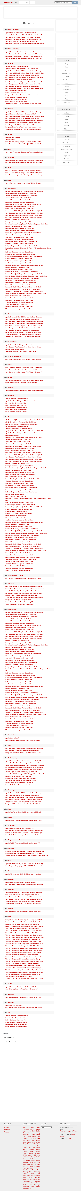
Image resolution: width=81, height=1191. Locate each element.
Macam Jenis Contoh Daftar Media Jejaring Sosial (20, 778)
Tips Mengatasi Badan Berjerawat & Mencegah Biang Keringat (24, 972)
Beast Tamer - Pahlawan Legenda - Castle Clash (19, 206)
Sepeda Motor (67, 89)
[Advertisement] (40, 12)
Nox (9, 809)
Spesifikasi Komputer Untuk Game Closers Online (20, 351)
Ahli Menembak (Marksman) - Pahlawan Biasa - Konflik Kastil (24, 191)
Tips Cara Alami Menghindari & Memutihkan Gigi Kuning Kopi (24, 937)
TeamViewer (26, 1181)
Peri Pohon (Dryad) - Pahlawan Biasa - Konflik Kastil (21, 280)
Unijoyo (33, 1183)
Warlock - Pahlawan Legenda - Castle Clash (18, 309)
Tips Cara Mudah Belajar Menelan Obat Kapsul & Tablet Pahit (24, 961)
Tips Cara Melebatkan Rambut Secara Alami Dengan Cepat (23, 941)
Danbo (66, 67)
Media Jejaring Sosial (14, 758)
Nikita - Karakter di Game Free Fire (15, 99)
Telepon (10, 908)
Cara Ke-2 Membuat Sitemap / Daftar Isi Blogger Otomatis (22, 170)
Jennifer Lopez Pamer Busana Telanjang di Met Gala (21, 595)
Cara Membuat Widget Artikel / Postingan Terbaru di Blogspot (24, 175)
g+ (27, 2)
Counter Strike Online (14, 356)
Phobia (31, 1166)
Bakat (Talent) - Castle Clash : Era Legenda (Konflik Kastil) (23, 204)
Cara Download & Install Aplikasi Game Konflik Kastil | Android (24, 73)
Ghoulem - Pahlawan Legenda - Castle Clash (19, 235)
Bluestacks (26, 1134)
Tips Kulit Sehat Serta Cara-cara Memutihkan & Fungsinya (23, 968)
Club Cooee (66, 146)
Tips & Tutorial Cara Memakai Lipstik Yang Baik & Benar (22, 933)
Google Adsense (66, 73)
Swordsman (36, 1179)
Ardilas (7, 2)
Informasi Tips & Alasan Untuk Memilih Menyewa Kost (22, 924)
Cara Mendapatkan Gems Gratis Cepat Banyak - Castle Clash (23, 215)
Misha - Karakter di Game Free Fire (16, 97)
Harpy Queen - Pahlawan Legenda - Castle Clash (20, 239)
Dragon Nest (66, 156)
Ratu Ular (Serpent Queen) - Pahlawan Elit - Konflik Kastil (22, 289)
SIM (9, 860)
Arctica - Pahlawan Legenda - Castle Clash (18, 198)
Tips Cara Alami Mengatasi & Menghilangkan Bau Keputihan (23, 935)
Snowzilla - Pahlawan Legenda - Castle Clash (19, 298)
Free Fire (11, 395)
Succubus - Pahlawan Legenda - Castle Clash (19, 300)
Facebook (25, 1146)
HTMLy (67, 76)
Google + (69, 1131)
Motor (66, 83)
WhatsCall (11, 994)
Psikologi (11, 848)
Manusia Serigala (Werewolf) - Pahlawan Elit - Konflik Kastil (23, 256)
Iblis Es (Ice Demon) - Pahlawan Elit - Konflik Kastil (21, 241)
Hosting (37, 1153)
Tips (9, 916)
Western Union (66, 102)
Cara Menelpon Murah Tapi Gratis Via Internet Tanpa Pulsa (23, 84)
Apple (24, 1131)
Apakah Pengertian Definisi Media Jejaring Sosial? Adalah (23, 761)
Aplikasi (10, 109)
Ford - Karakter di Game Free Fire (15, 90)
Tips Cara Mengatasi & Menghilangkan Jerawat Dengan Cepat (24, 948)
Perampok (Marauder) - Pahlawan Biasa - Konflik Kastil (22, 278)
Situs (24, 1177)
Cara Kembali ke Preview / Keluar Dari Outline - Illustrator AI (23, 35)
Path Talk (66, 125)
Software (11, 879)
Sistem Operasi (35, 1175)
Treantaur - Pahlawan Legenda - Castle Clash (19, 302)
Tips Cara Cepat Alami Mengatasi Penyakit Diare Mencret (22, 939)
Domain (29, 1142)
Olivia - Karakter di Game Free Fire (16, 101)
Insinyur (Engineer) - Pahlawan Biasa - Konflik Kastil (21, 246)
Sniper (24, 1179)
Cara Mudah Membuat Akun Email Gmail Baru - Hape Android (24, 88)
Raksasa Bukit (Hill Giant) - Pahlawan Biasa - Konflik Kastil (23, 287)
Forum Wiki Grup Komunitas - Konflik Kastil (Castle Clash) (23, 233)
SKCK (66, 96)
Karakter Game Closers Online (14, 349)
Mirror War (67, 159)
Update (10, 984)
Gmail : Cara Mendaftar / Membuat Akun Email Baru (21, 382)
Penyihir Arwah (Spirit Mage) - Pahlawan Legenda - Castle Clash (25, 274)
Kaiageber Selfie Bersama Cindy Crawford (18, 599)
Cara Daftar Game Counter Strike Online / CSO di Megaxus (23, 183)
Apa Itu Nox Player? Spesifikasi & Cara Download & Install (23, 812)
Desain (10, 364)
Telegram (11, 889)
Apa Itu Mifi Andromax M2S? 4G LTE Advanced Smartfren (23, 874)
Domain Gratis (36, 1142)
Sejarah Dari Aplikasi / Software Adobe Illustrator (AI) (21, 41)
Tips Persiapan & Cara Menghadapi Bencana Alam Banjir (22, 974)
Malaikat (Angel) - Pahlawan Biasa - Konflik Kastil (20, 254)
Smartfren (11, 871)
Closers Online (12, 342)
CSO (9, 180)
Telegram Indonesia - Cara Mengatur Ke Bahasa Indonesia (23, 103)
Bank (9, 149)
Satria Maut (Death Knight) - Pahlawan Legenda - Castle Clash (24, 291)
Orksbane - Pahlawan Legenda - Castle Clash (19, 263)
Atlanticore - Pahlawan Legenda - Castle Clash (19, 202)
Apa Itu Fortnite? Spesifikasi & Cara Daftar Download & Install (24, 390)
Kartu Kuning (66, 80)
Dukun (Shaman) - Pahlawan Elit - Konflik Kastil (20, 230)
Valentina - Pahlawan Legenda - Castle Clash (19, 306)
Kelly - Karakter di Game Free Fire (15, 93)
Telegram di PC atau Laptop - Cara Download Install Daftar (23, 129)
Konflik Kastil (12, 609)
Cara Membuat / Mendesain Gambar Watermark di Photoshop (24, 54)
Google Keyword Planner (16, 575)
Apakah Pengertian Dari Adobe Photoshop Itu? (19, 52)
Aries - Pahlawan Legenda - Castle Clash (17, 200)
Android (10, 63)
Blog (9, 167)
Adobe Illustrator (13, 29)
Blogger (69, 1138)
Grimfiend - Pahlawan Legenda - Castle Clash (19, 237)
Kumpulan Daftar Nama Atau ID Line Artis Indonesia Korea (23, 95)
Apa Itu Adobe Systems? (13, 137)
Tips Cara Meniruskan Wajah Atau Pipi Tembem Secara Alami (24, 957)
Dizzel (66, 152)
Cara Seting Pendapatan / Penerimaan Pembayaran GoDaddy (24, 152)
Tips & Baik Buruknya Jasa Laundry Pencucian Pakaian (22, 928)
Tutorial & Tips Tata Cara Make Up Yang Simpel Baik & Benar (24, 978)
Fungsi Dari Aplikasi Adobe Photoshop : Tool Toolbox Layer (23, 56)
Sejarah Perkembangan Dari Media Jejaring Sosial (20, 780)
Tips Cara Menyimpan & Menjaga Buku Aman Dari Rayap (22, 959)
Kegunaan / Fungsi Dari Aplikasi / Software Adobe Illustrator (23, 39)
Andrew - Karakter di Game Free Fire (16, 66)
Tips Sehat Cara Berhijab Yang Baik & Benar (18, 976)
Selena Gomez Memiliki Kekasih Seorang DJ (19, 602)
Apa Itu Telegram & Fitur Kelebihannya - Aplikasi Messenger (23, 71)
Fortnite (10, 387)
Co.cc (29, 1138)
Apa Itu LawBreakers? (12, 435)
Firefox (67, 70)
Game (10, 417)
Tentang (6, 1132)
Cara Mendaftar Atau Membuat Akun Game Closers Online (23, 347)
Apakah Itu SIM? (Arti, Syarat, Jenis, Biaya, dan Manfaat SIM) (24, 160)
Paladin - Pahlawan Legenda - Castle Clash (18, 269)
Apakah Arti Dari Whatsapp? (14, 1005)
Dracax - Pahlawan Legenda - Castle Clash (18, 226)
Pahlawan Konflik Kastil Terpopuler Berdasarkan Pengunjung (24, 265)
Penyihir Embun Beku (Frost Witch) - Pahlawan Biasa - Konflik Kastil (26, 276)
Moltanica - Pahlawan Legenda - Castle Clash (19, 261)
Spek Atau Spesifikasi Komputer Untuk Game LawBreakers (23, 557)
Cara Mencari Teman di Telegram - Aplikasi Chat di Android (23, 82)
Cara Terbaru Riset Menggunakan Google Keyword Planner (23, 578)
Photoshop (11, 825)
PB (27, 1166)
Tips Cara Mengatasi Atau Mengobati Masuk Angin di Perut (23, 952)
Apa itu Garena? (10, 139)
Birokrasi (11, 157)
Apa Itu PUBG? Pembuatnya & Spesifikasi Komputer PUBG (23, 437)
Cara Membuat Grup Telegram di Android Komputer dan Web (24, 323)
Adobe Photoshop (13, 48)
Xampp (32, 1186)
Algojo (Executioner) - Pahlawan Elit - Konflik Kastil (21, 193)
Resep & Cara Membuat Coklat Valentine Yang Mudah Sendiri (24, 926)
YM (31, 1188)
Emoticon (37, 1144)
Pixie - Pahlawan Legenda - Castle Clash (17, 285)
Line (9, 745)
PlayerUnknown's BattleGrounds (18, 840)
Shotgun (25, 1175)
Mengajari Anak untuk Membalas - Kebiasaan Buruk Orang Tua (24, 851)
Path (66, 122)
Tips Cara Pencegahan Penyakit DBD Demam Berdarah (22, 963)
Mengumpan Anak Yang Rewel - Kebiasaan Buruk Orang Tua (23, 853)
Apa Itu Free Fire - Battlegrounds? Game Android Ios (21, 68)
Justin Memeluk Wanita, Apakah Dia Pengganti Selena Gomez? (24, 597)
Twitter (75, 1131)
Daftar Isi (7, 1129)
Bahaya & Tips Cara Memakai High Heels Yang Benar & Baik (23, 920)
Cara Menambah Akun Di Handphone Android (19, 79)
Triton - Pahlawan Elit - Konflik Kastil (16, 304)
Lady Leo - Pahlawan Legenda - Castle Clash (19, 252)
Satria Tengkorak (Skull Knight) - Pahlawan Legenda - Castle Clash (25, 293)
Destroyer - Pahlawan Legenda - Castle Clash (19, 222)
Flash (38, 1146)
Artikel (10, 134)
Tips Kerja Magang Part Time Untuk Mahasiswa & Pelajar (22, 965)
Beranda (6, 1127)
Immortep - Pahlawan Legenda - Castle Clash (19, 243)
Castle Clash (12, 188)
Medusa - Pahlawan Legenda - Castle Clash (18, 258)
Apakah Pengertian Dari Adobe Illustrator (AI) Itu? (20, 32)
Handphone (31, 1153)
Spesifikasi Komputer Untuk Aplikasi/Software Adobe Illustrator (24, 43)
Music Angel (26, 1164)
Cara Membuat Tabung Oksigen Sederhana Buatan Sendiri (23, 141)
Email (10, 377)
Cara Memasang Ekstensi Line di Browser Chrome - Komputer (24, 120)
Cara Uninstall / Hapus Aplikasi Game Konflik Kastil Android (23, 217)
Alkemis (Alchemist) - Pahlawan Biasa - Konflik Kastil (21, 195)
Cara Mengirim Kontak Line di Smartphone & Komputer (22, 86)
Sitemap (5, 1033)
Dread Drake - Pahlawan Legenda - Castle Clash (19, 228)
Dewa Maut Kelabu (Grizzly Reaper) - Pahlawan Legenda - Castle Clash (26, 224)
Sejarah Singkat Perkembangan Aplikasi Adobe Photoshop (23, 58)
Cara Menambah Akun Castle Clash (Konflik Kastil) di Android (24, 77)
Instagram (11, 583)
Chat (9, 314)
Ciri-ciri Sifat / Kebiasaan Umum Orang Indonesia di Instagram (24, 589)
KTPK (29, 1159)
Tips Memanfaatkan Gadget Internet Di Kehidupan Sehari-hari (24, 970)
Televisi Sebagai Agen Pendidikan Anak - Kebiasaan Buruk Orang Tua (26, 855)
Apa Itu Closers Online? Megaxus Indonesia (18, 345)
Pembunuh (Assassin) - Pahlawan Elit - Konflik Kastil (21, 271)
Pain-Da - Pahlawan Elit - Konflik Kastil (17, 267)
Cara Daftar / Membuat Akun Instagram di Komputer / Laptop (23, 586)
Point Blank (66, 162)
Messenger (11, 790)
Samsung (37, 1172)
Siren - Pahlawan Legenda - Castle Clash (17, 296)
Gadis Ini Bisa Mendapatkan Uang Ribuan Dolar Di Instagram (24, 591)
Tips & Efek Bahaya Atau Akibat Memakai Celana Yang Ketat (23, 930)
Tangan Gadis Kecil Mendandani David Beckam (19, 604)
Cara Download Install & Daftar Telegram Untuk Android (22, 75)
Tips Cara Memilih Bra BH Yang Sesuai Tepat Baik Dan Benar (24, 943)
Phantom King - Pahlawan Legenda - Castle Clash (20, 282)
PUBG (10, 817)
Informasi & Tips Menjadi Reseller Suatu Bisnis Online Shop (23, 922)
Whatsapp (11, 1002)
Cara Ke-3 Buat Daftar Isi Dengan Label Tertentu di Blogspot (23, 172)
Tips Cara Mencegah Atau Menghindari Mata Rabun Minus (23, 946)
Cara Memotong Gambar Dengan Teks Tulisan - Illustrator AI (23, 37)
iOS (9, 1012)
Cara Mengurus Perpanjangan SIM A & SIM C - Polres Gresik (23, 162)
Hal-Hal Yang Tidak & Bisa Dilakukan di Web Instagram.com (23, 593)
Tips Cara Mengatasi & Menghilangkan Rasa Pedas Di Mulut (23, 950)
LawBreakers (12, 735)
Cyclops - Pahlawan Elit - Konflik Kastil (17, 219)
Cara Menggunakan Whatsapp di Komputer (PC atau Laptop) (23, 1007)
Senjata (25, 1173)
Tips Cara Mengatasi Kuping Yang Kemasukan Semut (21, 954)
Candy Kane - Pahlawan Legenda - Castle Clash (19, 208)
